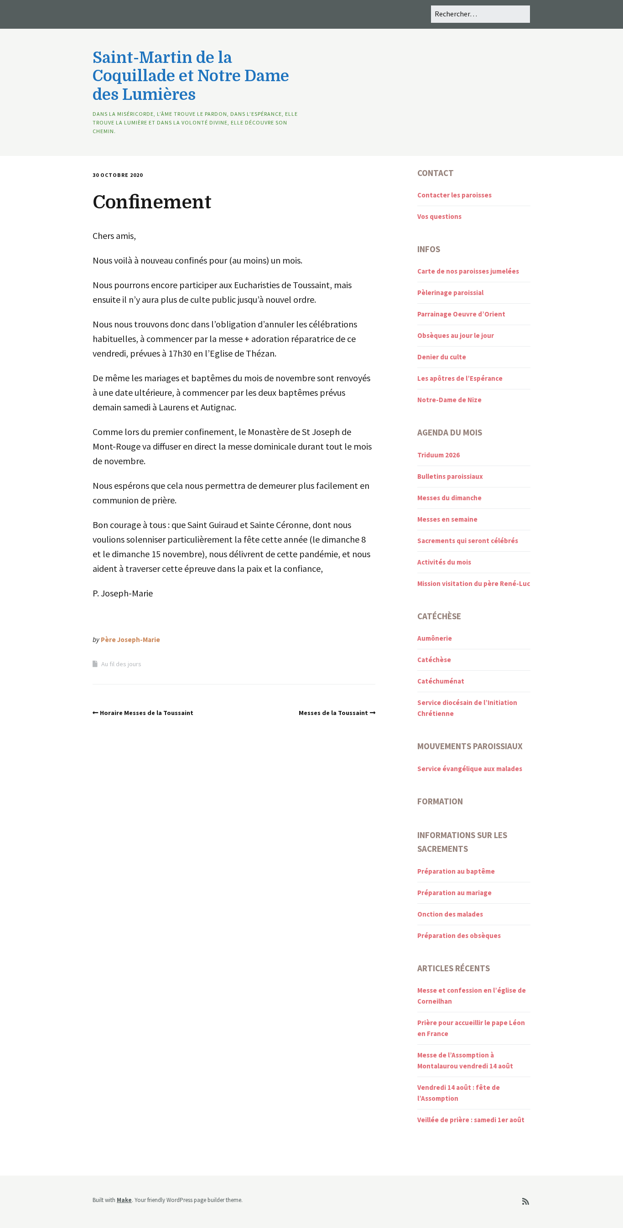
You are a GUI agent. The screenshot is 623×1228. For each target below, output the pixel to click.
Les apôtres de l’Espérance (460, 378)
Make (124, 1200)
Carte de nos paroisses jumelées (468, 271)
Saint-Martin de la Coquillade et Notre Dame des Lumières (191, 76)
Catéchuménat (440, 681)
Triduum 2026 (438, 455)
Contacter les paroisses (454, 195)
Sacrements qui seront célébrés (467, 540)
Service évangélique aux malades (469, 768)
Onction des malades (450, 914)
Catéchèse (434, 659)
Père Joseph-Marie (130, 639)
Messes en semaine (447, 519)
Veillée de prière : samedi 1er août (470, 1119)
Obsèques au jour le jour (455, 335)
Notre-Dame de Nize (449, 399)
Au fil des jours (121, 664)
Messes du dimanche (449, 497)
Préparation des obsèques (459, 935)
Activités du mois (444, 562)
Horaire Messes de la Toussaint (146, 713)
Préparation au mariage (454, 892)
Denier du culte (441, 356)
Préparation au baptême (456, 871)
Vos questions (439, 216)
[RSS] (525, 1202)
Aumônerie (434, 638)
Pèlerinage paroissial (450, 292)
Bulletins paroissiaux (450, 476)
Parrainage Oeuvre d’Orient (461, 314)
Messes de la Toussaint (333, 713)
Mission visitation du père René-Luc (473, 583)
